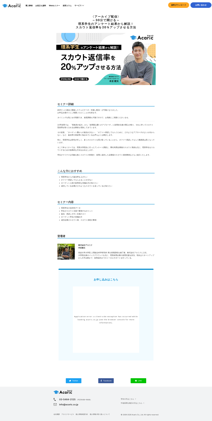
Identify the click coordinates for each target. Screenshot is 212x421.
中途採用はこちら (201, 9)
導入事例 (29, 5)
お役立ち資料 (40, 5)
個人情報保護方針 (82, 414)
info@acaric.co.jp (68, 404)
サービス (78, 5)
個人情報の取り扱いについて (100, 414)
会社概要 (57, 414)
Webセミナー (54, 5)
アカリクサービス (68, 414)
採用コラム (67, 5)
